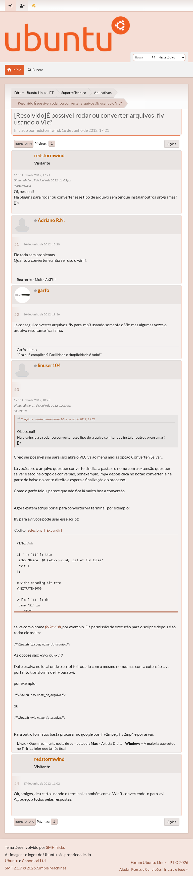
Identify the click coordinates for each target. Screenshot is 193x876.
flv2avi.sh (53, 626)
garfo (43, 290)
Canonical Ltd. (34, 860)
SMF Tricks (55, 847)
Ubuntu (11, 860)
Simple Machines (51, 867)
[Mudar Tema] (33, 5)
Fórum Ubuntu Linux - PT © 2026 (159, 862)
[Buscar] (154, 57)
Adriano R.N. (51, 220)
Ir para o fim (23, 143)
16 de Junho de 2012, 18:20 (41, 244)
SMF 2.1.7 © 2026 (20, 867)
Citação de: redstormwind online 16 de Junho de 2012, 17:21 (58, 419)
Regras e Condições (146, 869)
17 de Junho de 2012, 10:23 (32, 400)
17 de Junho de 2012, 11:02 (41, 783)
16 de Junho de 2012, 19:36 (41, 314)
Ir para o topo (24, 821)
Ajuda (124, 869)
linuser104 (49, 365)
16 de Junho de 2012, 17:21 (32, 175)
